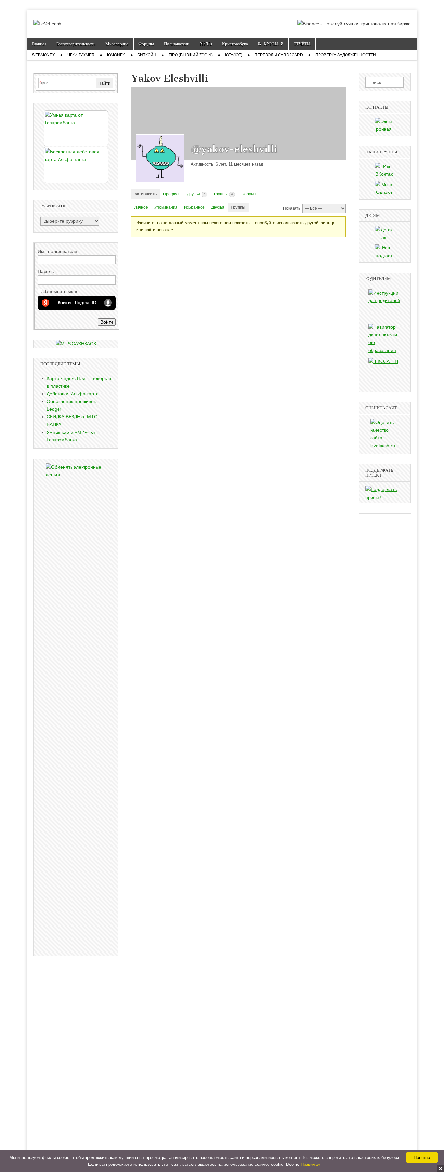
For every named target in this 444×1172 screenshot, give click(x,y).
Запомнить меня (61, 291)
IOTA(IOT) (233, 55)
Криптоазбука (235, 44)
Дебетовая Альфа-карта (72, 393)
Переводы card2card (279, 55)
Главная (39, 44)
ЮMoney (116, 55)
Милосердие (116, 44)
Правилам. (311, 1164)
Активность (145, 194)
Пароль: (46, 271)
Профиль (171, 194)
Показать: (292, 208)
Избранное (194, 207)
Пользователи (176, 44)
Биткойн (146, 55)
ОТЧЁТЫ (302, 44)
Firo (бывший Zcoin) (191, 55)
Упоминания (165, 207)
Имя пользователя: (58, 251)
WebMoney (43, 55)
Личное (141, 207)
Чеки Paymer (81, 55)
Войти (106, 322)
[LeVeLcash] (47, 19)
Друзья (196, 194)
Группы (223, 194)
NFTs (205, 44)
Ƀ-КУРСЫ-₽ (270, 44)
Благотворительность (75, 44)
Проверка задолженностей (345, 55)
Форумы (146, 44)
